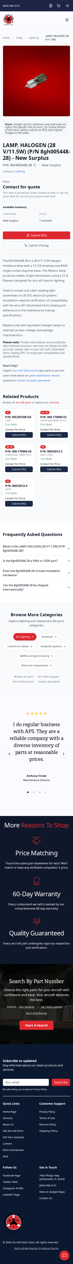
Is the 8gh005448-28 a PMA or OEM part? (30, 561)
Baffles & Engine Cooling (34, 656)
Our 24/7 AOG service (25, 370)
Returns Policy (47, 1124)
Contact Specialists (49, 681)
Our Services (26, 1006)
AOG (5, 1156)
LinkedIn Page (11, 1194)
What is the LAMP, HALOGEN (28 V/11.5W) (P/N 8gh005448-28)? (34, 548)
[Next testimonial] (63, 753)
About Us (8, 1124)
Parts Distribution (23, 681)
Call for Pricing (39, 245)
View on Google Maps (52, 1191)
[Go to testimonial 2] (34, 792)
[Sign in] (67, 5)
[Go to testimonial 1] (28, 792)
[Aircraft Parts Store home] (8, 20)
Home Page (9, 1111)
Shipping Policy (48, 1130)
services (54, 402)
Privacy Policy (47, 1111)
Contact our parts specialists (33, 380)
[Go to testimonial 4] (45, 792)
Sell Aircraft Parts (13, 1130)
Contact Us (45, 1198)
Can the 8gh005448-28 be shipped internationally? (25, 587)
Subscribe (61, 1082)
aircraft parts (23, 402)
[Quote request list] (50, 5)
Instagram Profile (13, 1188)
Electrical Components (34, 665)
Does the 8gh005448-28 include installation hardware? (31, 573)
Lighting (34, 37)
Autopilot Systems (51, 646)
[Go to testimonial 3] (39, 792)
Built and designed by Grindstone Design (36, 1248)
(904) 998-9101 (11, 5)
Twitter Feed (10, 1182)
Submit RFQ (39, 235)
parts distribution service (45, 375)
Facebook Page (11, 1175)
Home (6, 37)
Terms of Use (47, 1118)
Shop (19, 37)
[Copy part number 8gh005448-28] (34, 165)
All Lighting (23, 636)
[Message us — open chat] (64, 1255)
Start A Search (36, 1025)
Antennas (47, 636)
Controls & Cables (18, 646)
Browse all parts (23, 676)
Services (8, 1118)
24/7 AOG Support (48, 676)
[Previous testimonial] (9, 753)
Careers (7, 1143)
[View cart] (58, 5)
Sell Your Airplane (13, 1137)
